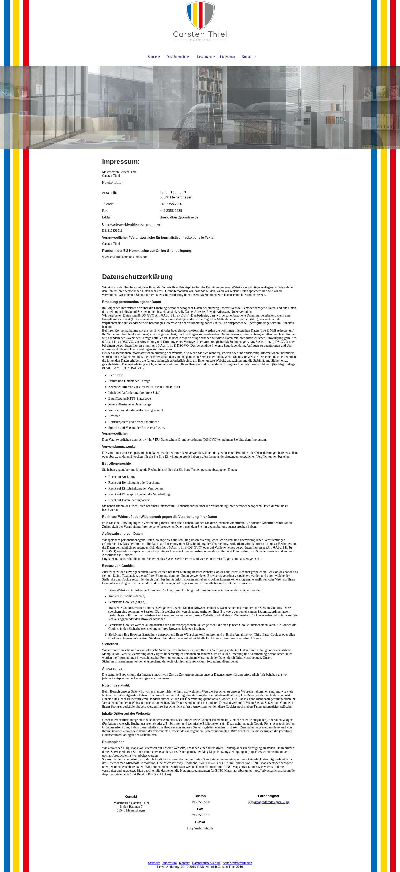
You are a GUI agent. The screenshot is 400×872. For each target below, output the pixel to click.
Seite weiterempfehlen (237, 863)
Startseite (154, 56)
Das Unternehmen (178, 56)
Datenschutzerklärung (206, 863)
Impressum (169, 863)
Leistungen (204, 56)
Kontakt (247, 56)
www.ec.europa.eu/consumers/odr (124, 257)
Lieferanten (227, 56)
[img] (200, 21)
